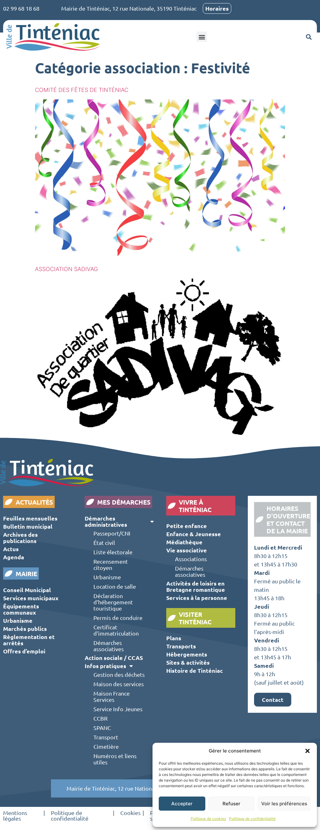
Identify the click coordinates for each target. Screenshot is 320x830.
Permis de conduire (117, 617)
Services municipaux (30, 597)
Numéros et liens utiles (115, 758)
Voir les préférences (284, 804)
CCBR (100, 718)
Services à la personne (196, 597)
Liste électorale (112, 552)
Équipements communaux (21, 609)
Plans (173, 637)
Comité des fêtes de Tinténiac (81, 90)
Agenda (13, 557)
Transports (181, 646)
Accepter (181, 804)
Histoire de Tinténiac (194, 670)
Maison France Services (111, 696)
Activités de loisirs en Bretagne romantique (195, 586)
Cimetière (106, 746)
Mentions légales (15, 815)
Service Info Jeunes (117, 709)
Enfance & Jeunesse (193, 533)
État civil (104, 542)
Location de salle (114, 586)
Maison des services (118, 684)
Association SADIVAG (66, 269)
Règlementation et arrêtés (29, 639)
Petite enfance (186, 525)
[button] (307, 751)
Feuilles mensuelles (30, 518)
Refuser (231, 804)
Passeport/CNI (111, 533)
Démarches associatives (108, 645)
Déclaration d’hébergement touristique (113, 601)
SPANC (102, 727)
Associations (191, 559)
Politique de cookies (208, 818)
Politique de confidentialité (252, 818)
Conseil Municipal (27, 589)
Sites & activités (188, 662)
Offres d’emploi (24, 651)
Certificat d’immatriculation (116, 630)
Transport (105, 737)
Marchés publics (25, 628)
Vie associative (186, 550)
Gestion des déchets (119, 674)
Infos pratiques (105, 665)
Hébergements (186, 654)
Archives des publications (20, 537)
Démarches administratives (106, 521)
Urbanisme (17, 620)
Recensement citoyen (110, 564)
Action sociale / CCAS (114, 657)
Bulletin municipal (27, 526)
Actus (11, 548)
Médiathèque (184, 542)
